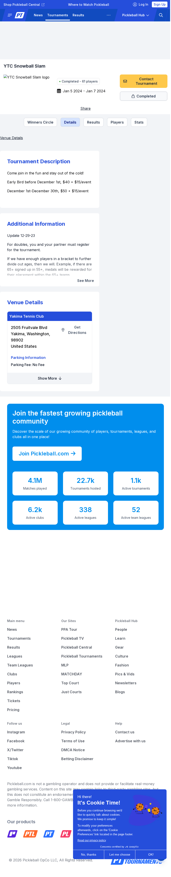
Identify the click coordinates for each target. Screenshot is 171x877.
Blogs (118, 697)
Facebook (15, 746)
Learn (118, 643)
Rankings (15, 697)
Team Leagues (20, 670)
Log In (140, 4)
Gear (117, 652)
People (119, 635)
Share (84, 108)
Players (115, 122)
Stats (137, 122)
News (38, 15)
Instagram (16, 737)
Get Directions (76, 335)
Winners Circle (39, 122)
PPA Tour (68, 635)
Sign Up (156, 4)
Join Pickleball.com (44, 459)
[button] (16, 15)
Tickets (13, 706)
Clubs (12, 679)
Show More (47, 383)
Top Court (69, 688)
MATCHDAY (70, 679)
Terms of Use (71, 746)
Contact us (122, 737)
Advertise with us (128, 746)
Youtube (14, 773)
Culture (119, 661)
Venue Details (11, 138)
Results (78, 15)
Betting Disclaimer (76, 764)
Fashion (120, 670)
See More (83, 286)
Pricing (13, 715)
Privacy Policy (72, 737)
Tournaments (57, 15)
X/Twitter (15, 755)
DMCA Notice (72, 755)
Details (69, 122)
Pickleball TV (71, 643)
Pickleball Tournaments (80, 661)
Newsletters (123, 688)
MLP (63, 670)
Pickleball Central (75, 652)
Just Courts (70, 697)
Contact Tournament (143, 81)
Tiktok (12, 764)
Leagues (95, 15)
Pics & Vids (122, 679)
